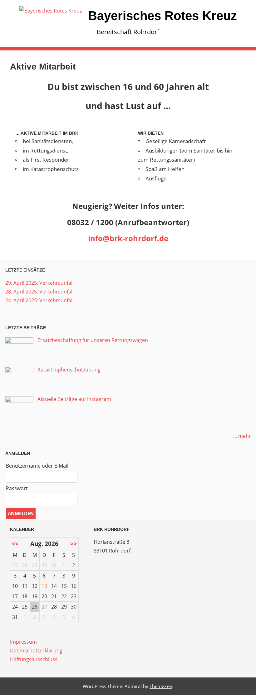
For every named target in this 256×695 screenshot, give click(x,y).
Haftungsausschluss (33, 659)
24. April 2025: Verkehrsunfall (39, 300)
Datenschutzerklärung (36, 650)
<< (15, 543)
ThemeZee (161, 686)
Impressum (23, 641)
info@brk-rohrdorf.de (128, 238)
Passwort (17, 488)
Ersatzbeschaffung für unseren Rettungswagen (92, 340)
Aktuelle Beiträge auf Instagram (74, 399)
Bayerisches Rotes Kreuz (162, 16)
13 (44, 586)
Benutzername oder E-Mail (37, 465)
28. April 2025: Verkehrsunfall (39, 291)
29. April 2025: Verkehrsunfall (39, 282)
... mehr (242, 436)
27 (44, 606)
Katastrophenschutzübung (69, 369)
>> (73, 543)
